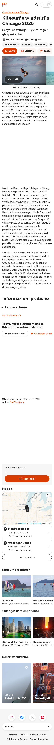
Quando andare (15, 12)
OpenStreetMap (35, 524)
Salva (12, 51)
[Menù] (46, 5)
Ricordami (29, 479)
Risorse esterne (16, 307)
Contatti (24, 734)
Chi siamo (12, 734)
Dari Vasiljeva (17, 402)
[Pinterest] (42, 717)
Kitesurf (26, 45)
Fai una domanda (11, 315)
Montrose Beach (17, 334)
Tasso (47, 51)
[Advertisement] (27, 156)
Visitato (29, 51)
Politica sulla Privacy (17, 739)
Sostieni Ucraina (38, 734)
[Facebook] (21, 717)
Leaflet (23, 524)
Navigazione (10, 45)
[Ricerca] (37, 5)
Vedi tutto (13, 79)
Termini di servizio (39, 739)
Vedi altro (29, 557)
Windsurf (40, 45)
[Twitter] (32, 717)
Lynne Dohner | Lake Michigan (28, 87)
